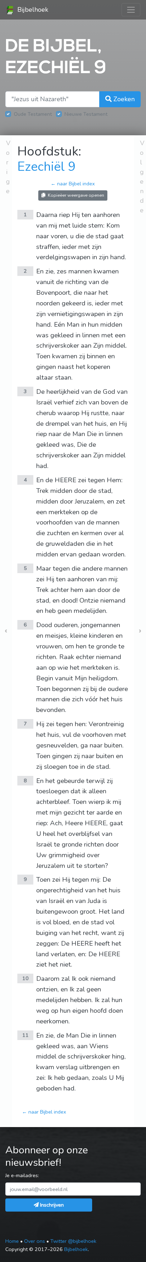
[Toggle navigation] (131, 9)
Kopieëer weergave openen (75, 195)
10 (25, 978)
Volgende (142, 176)
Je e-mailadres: (22, 1175)
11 (25, 1035)
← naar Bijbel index (73, 183)
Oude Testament (33, 114)
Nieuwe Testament (85, 114)
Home (12, 1241)
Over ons (34, 1241)
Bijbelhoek (32, 9)
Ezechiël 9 (46, 166)
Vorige (8, 167)
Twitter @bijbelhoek (73, 1241)
